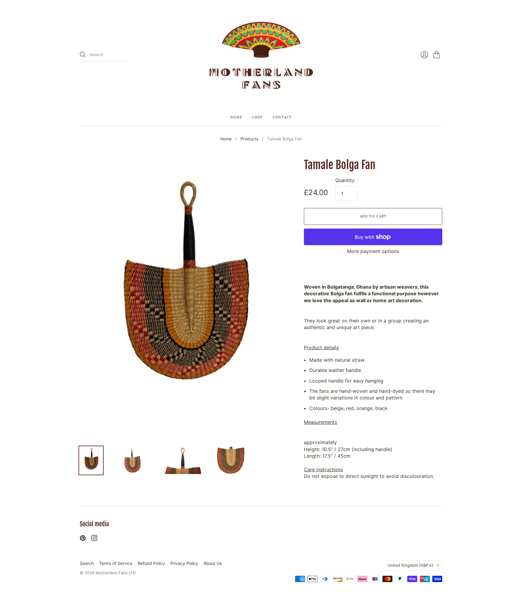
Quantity (345, 180)
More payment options (373, 251)
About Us (213, 563)
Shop (257, 118)
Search (87, 563)
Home (236, 118)
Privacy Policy (184, 563)
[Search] (83, 55)
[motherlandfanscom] (261, 54)
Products (249, 138)
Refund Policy (151, 563)
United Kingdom (410, 565)
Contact (282, 118)
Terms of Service (115, 563)
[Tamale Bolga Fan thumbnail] (91, 460)
